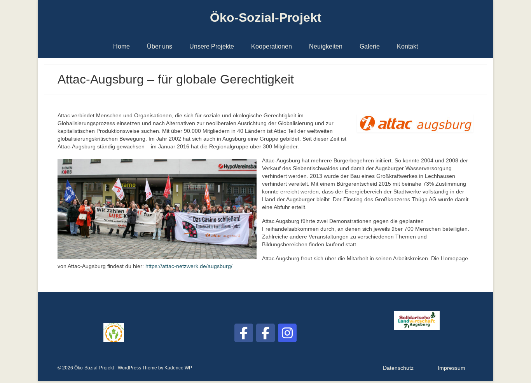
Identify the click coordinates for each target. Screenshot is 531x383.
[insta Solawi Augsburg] (287, 333)
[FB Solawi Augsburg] (265, 333)
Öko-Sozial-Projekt (265, 17)
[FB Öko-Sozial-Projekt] (243, 333)
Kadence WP (178, 368)
